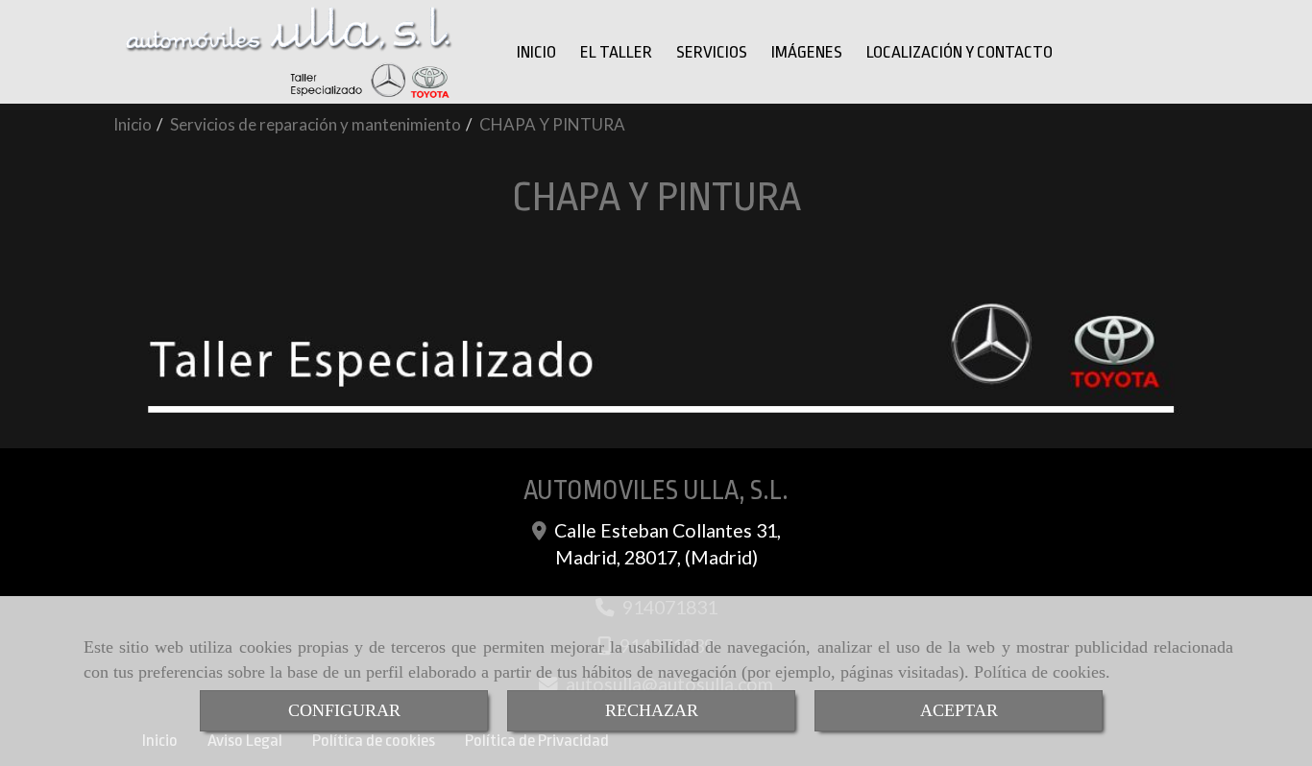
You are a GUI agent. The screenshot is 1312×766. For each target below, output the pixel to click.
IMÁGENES (806, 51)
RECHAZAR (651, 710)
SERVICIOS (711, 51)
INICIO (536, 51)
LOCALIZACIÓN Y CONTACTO (959, 51)
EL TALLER (616, 51)
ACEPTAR (959, 710)
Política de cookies (1039, 672)
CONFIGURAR (344, 710)
